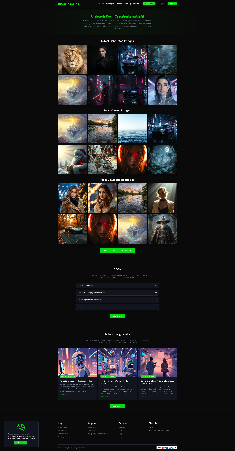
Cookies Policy (63, 434)
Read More (64, 394)
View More (116, 316)
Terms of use (62, 431)
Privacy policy (63, 427)
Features (122, 427)
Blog (120, 434)
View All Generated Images (116, 250)
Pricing (121, 431)
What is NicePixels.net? (86, 285)
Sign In (162, 4)
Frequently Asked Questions (98, 434)
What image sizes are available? (89, 300)
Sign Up (172, 4)
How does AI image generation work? (91, 293)
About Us (91, 431)
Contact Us (92, 427)
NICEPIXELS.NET (69, 4)
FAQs (120, 437)
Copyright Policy (64, 437)
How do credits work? (86, 307)
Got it (20, 443)
